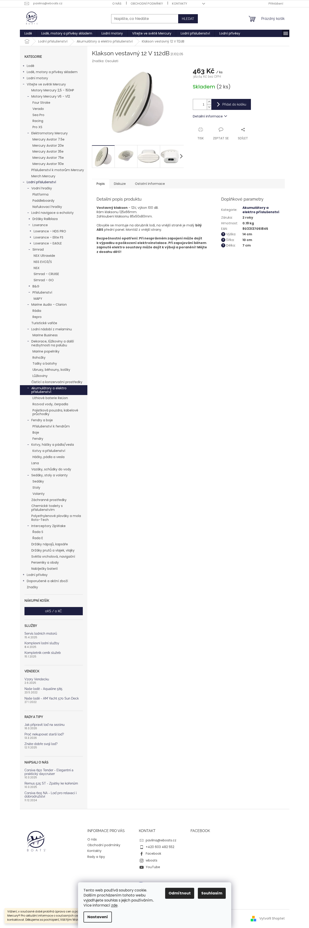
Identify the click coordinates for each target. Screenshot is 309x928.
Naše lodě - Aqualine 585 (43, 689)
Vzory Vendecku (36, 679)
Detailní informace (208, 116)
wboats (151, 860)
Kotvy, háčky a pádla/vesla (52, 444)
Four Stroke (41, 102)
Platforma (40, 194)
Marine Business (45, 335)
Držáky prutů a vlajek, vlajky (53, 550)
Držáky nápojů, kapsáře (49, 544)
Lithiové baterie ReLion (50, 398)
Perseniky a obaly (45, 562)
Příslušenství (42, 292)
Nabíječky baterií (44, 568)
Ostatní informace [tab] (150, 183)
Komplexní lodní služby (41, 643)
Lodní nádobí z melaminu (51, 329)
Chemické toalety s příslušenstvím (47, 508)
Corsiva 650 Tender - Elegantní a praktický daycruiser (48, 772)
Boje (35, 432)
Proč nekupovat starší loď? (44, 734)
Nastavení (97, 917)
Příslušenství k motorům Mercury (57, 170)
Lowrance (40, 225)
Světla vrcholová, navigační (53, 556)
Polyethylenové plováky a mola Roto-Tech (56, 518)
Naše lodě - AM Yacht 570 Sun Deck (51, 698)
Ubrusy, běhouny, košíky (51, 369)
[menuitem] (28, 33)
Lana (35, 463)
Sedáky (38, 481)
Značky (32, 587)
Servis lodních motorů (40, 633)
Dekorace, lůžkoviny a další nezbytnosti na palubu (52, 343)
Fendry (37, 438)
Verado (38, 108)
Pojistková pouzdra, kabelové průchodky (55, 412)
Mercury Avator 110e (48, 164)
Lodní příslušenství (41, 182)
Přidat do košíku (234, 104)
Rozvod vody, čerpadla (50, 404)
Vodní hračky (41, 188)
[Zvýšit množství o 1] (209, 101)
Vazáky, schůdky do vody (51, 469)
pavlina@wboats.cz (161, 840)
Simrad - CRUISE (46, 274)
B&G (35, 286)
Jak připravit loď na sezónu (44, 724)
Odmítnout (180, 893)
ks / (53, 611)
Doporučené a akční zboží (47, 581)
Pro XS (37, 127)
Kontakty (179, 3)
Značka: (105, 61)
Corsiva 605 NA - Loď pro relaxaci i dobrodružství (50, 794)
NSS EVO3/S (43, 262)
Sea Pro (38, 115)
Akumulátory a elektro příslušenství (49, 390)
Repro (37, 317)
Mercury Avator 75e (48, 157)
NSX (37, 268)
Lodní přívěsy (37, 575)
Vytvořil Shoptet (272, 918)
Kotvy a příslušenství (48, 450)
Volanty (38, 493)
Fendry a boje (42, 420)
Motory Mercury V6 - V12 (50, 96)
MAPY (38, 298)
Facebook (153, 853)
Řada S (37, 532)
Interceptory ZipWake (48, 526)
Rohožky (39, 357)
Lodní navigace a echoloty (52, 212)
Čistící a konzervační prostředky (56, 382)
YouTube (153, 867)
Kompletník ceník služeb (42, 653)
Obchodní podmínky (147, 3)
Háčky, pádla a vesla (48, 457)
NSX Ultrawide (44, 255)
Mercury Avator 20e (48, 145)
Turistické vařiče (44, 323)
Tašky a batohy (44, 363)
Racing (37, 121)
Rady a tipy (96, 856)
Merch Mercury (43, 176)
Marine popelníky (45, 351)
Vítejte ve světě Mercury (46, 84)
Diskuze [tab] (120, 183)
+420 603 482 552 (160, 847)
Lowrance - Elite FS (48, 237)
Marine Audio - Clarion (49, 304)
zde (114, 905)
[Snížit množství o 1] (209, 107)
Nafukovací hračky (47, 206)
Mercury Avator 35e (48, 151)
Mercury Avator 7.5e (48, 139)
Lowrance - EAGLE (48, 243)
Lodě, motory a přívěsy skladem (52, 72)
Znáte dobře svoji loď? (41, 744)
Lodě (30, 66)
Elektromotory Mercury (49, 133)
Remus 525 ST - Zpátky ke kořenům (51, 783)
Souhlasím (211, 893)
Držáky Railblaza (45, 219)
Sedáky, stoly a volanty (49, 475)
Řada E (37, 538)
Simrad (38, 249)
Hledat (188, 19)
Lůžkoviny (40, 376)
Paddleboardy (43, 200)
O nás (116, 3)
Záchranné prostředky (49, 500)
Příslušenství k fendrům (51, 426)
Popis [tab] (101, 183)
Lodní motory (37, 78)
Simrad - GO (44, 280)
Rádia (36, 310)
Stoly (36, 487)
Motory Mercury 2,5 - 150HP (52, 90)
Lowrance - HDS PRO (50, 231)
